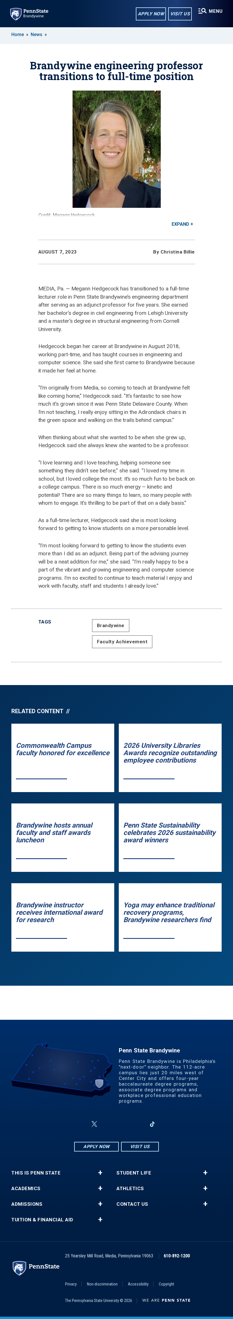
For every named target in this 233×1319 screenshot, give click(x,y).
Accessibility (138, 1284)
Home (17, 34)
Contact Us (132, 1204)
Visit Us (180, 13)
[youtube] (123, 1124)
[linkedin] (138, 1124)
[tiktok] (152, 1124)
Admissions (26, 1204)
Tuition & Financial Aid (42, 1219)
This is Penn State (36, 1173)
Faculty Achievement (122, 641)
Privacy (71, 1284)
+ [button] (100, 1172)
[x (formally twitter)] (94, 1124)
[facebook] (81, 1124)
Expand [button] (180, 224)
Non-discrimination (102, 1284)
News (36, 34)
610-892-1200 (177, 1256)
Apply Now (151, 13)
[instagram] (108, 1124)
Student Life (133, 1173)
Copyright (166, 1284)
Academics (26, 1188)
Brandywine (110, 625)
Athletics (130, 1188)
